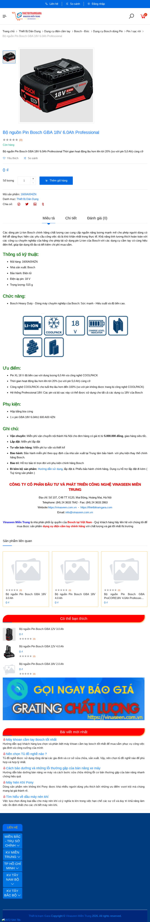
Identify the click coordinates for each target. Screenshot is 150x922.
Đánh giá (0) (97, 218)
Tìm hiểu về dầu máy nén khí (27, 797)
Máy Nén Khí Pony (19, 782)
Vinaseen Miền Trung (78, 915)
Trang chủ (8, 31)
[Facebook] (19, 204)
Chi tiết (71, 218)
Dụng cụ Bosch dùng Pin (108, 31)
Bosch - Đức (81, 31)
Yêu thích (12, 158)
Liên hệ (53, 3)
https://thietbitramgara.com (96, 507)
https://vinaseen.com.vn (62, 507)
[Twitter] (27, 204)
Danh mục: (9, 199)
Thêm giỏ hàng (58, 180)
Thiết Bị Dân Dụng (30, 31)
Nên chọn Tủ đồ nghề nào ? (26, 754)
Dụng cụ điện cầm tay (57, 31)
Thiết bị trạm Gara (39, 915)
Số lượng (8, 180)
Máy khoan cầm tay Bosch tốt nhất (31, 739)
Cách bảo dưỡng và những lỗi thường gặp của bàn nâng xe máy (53, 768)
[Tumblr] (43, 204)
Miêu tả (49, 218)
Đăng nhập (98, 3)
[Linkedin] (35, 204)
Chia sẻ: (8, 204)
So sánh (74, 3)
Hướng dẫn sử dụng (50, 468)
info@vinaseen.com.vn (79, 512)
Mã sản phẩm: (11, 194)
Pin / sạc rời (133, 31)
